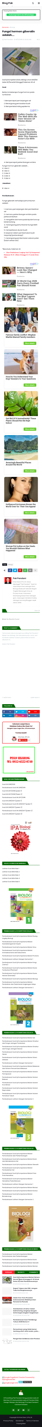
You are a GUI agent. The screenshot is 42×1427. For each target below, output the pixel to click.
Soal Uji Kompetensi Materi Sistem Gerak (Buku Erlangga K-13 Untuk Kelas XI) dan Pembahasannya (26, 1279)
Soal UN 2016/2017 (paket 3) (12, 814)
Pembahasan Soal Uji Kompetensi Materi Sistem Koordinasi (20, 1084)
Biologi (12, 27)
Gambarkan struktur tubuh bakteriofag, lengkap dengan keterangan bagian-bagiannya (25, 1311)
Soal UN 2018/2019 (8, 784)
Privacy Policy (8, 1421)
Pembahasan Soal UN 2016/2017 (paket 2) (17, 811)
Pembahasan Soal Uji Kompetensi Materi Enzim (19, 1260)
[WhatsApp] (25, 570)
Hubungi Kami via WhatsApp (21, 15)
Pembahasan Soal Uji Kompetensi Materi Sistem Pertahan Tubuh (20, 1094)
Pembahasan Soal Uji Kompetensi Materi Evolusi (20, 1191)
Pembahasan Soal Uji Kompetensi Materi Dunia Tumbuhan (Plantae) (19, 969)
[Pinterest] (20, 570)
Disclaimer (20, 1421)
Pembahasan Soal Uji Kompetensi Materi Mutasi (20, 1187)
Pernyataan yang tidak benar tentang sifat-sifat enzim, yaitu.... (26, 1330)
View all (37, 611)
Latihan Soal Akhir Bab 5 (11, 882)
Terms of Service (32, 1421)
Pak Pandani (19, 578)
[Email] (30, 570)
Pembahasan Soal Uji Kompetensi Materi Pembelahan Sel (17, 1169)
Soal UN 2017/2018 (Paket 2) (12, 794)
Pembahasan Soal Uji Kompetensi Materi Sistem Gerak (20, 1053)
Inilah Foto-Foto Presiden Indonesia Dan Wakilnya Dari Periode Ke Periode (24, 1300)
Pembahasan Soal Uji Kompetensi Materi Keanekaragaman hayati (17, 943)
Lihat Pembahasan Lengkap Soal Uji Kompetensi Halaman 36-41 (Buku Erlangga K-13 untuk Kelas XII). (22, 255)
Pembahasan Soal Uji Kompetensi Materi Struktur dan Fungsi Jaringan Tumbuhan (20, 1042)
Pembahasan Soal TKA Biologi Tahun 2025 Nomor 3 (25, 1321)
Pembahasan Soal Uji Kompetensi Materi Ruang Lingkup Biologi (19, 937)
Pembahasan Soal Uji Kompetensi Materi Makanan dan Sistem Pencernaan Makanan (20, 1067)
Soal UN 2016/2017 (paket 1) (12, 801)
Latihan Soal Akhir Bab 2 (11, 872)
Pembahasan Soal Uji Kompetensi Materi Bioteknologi (17, 1195)
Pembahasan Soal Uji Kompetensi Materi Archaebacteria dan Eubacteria (17, 951)
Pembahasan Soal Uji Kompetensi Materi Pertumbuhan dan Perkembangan (17, 1155)
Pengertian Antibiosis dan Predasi (26, 1339)
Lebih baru (7, 697)
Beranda (5, 27)
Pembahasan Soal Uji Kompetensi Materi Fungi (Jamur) (19, 963)
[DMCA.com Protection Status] (25, 1383)
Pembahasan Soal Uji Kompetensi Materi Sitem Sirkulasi (19, 1058)
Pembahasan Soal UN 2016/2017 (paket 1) (17, 804)
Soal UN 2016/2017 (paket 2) (12, 807)
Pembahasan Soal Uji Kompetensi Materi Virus (19, 947)
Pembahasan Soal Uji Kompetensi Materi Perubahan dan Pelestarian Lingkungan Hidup (19, 983)
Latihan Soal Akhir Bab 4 (11, 878)
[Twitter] (15, 570)
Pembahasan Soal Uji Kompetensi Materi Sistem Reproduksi (20, 1089)
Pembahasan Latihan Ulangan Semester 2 (17, 988)
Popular (8, 1272)
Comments (33, 1272)
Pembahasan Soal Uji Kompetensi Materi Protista (20, 956)
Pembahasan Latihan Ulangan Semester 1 (17, 959)
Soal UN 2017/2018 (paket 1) (12, 791)
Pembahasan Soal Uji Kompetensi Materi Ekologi (20, 979)
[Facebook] (10, 570)
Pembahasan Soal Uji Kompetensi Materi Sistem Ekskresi (20, 1078)
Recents (21, 1272)
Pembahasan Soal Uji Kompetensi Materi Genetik (20, 1164)
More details (30, 343)
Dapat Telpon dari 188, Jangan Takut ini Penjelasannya (25, 1289)
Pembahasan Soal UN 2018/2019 (13, 787)
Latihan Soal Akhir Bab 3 (11, 875)
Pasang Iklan (21, 1423)
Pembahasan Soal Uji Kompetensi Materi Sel (18, 1038)
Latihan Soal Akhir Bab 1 (10, 868)
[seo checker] (10, 1383)
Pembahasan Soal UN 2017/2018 (13, 797)
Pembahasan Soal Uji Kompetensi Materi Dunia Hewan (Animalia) (19, 974)
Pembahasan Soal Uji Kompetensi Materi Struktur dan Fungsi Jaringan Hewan (20, 1047)
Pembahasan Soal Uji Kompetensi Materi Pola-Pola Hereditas (19, 1174)
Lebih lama (35, 697)
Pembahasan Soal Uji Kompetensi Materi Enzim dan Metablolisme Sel (19, 1160)
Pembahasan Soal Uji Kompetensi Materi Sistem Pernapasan (20, 1073)
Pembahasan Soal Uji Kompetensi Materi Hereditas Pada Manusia (17, 1180)
